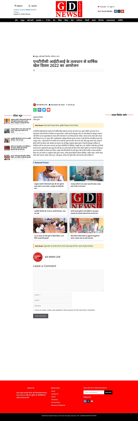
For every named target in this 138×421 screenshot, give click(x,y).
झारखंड (38, 20)
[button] (29, 6)
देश (54, 20)
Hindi (28, 10)
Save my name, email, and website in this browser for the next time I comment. (65, 310)
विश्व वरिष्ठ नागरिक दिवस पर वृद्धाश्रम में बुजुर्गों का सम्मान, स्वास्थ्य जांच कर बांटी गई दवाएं (85, 237)
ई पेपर (48, 20)
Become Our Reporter (58, 405)
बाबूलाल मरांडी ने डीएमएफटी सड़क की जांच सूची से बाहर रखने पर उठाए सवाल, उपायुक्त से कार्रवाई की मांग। (21, 121)
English (16, 10)
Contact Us (54, 394)
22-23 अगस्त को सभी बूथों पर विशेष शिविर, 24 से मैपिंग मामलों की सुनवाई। (21, 156)
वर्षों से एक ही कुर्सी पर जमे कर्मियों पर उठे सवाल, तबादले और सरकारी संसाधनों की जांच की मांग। (21, 147)
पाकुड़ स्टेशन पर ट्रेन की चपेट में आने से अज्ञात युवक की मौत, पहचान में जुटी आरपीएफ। (68, 246)
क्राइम (94, 20)
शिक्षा (66, 20)
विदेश (60, 20)
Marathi (33, 10)
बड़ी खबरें (30, 20)
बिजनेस (101, 20)
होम (16, 20)
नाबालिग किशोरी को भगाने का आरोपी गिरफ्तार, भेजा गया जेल (21, 139)
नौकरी (87, 20)
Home (53, 391)
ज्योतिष (120, 20)
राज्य (57, 56)
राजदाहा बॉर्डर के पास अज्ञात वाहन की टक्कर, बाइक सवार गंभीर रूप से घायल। (21, 130)
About (53, 397)
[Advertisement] (69, 38)
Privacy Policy (55, 402)
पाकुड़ (22, 20)
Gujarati (22, 10)
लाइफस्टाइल (110, 20)
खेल (72, 20)
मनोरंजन (79, 20)
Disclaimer (54, 399)
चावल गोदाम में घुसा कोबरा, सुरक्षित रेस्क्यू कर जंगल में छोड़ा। (60, 125)
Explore (19, 6)
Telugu (16, 12)
